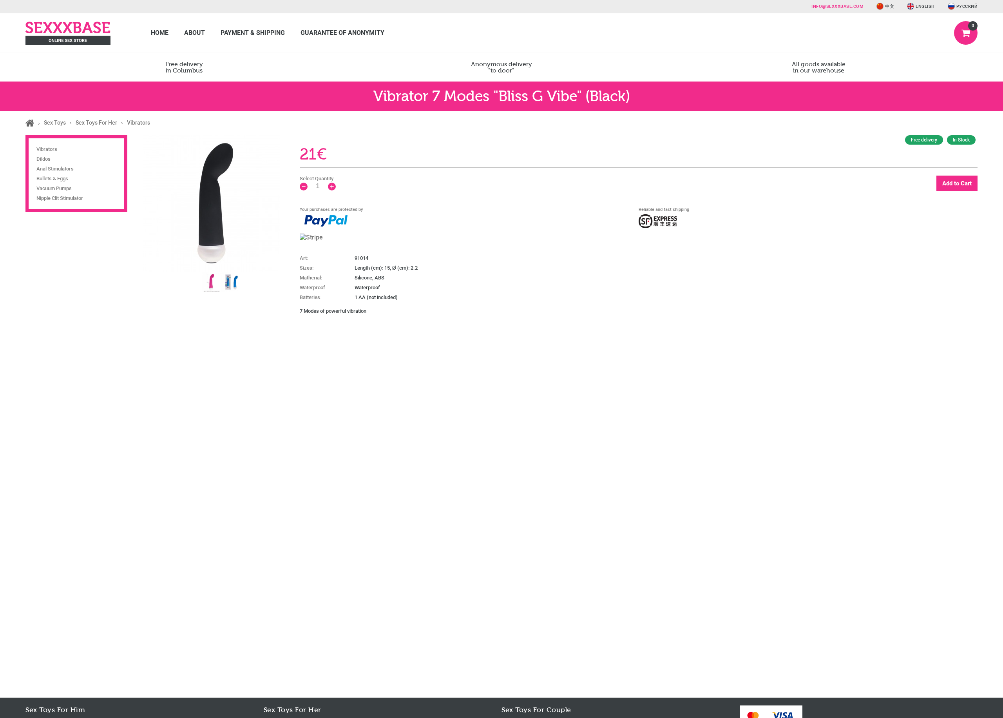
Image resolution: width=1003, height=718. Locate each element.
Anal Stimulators (55, 169)
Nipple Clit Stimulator (59, 198)
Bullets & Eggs (52, 178)
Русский (967, 6)
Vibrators (46, 149)
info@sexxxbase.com (837, 6)
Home (159, 32)
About (194, 32)
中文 (889, 6)
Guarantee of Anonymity (342, 32)
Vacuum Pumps (54, 188)
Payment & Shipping (253, 32)
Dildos (43, 159)
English (925, 6)
